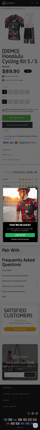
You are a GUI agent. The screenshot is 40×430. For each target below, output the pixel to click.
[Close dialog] (36, 188)
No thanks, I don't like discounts (20, 239)
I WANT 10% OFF (20, 235)
